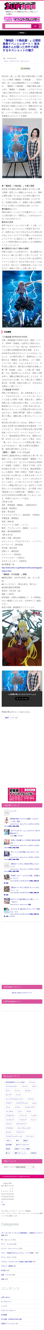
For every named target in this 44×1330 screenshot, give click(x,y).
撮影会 (25, 1140)
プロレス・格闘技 (7, 1266)
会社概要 (4, 1315)
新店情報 (9, 1144)
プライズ (9, 1124)
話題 (7, 883)
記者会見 (33, 1153)
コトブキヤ (9, 1111)
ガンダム (28, 1090)
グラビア (9, 1103)
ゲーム (8, 1107)
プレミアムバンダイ (24, 1128)
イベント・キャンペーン (21, 61)
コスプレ (17, 1107)
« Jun (3, 1204)
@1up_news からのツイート (22, 993)
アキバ (34, 1086)
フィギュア (22, 1120)
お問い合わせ (5, 1297)
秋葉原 (8, 1149)
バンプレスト (10, 1120)
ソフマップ (22, 1115)
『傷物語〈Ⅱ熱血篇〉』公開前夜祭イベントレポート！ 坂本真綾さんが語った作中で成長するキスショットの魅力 (22, 45)
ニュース (13, 811)
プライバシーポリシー (8, 1310)
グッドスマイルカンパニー (14, 1099)
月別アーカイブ (9, 1167)
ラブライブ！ (20, 1132)
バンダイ (33, 1115)
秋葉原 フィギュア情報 (22, 1149)
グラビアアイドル (22, 1103)
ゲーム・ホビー (6, 1257)
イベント (17, 1090)
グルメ (34, 1103)
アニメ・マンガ (9, 61)
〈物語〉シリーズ (10, 718)
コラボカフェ (10, 1115)
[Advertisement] (22, 757)
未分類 (3, 1270)
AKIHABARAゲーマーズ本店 (15, 1082)
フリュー (33, 1120)
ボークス (9, 1132)
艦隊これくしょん (20, 1153)
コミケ (19, 1111)
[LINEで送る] (25, 68)
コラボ (28, 1111)
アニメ (8, 1090)
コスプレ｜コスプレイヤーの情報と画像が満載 (16, 1262)
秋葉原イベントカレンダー (10, 1323)
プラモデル (9, 1128)
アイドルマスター (11, 1086)
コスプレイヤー (30, 1107)
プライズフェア (21, 1124)
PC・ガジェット (6, 1240)
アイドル (32, 1082)
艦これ (8, 1153)
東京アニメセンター (22, 1144)
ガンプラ (9, 1095)
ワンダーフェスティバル (14, 1136)
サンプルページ (6, 1301)
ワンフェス (30, 1136)
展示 (17, 1140)
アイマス (25, 1086)
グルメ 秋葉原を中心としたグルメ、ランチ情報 (18, 1253)
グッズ (18, 1095)
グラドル (31, 1099)
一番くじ (9, 1140)
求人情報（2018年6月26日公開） (12, 1319)
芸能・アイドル (18, 835)
